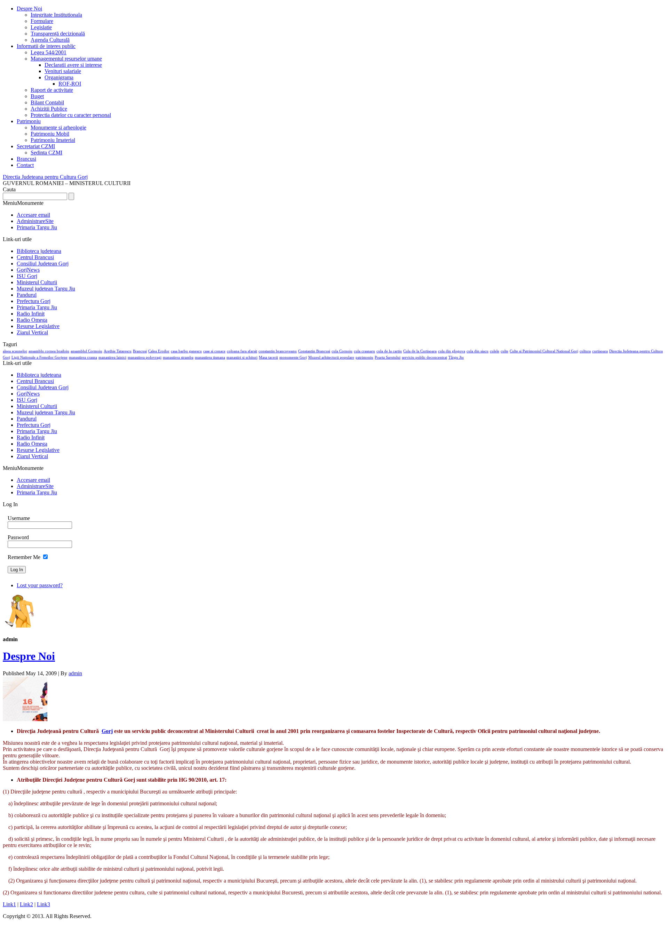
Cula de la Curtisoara (420, 351)
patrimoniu (364, 357)
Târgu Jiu (456, 357)
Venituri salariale (63, 71)
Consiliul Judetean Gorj (43, 263)
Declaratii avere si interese (73, 65)
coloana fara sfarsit (242, 351)
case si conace (214, 351)
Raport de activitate (52, 90)
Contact (25, 165)
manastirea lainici (112, 357)
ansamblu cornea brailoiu (49, 351)
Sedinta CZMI (46, 153)
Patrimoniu (29, 121)
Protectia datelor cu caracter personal (71, 115)
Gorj (6, 357)
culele (494, 351)
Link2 (26, 904)
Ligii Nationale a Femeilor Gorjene (39, 357)
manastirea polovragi (144, 357)
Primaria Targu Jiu (37, 227)
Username (19, 518)
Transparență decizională (58, 34)
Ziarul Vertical (32, 332)
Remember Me (24, 557)
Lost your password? (40, 585)
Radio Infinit (31, 314)
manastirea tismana (210, 357)
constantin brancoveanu (278, 351)
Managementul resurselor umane (66, 59)
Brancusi (26, 159)
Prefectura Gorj (33, 301)
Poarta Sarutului (387, 357)
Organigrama (59, 77)
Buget (37, 96)
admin (75, 673)
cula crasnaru (364, 351)
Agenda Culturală (50, 40)
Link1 (9, 904)
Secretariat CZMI (36, 146)
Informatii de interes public (46, 46)
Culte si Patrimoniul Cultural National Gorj (544, 351)
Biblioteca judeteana (39, 251)
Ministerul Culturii (37, 282)
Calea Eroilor (158, 351)
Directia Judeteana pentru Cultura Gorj (45, 177)
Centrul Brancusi (35, 257)
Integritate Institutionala (56, 15)
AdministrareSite (35, 221)
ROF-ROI (69, 84)
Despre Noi (29, 8)
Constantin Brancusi (314, 351)
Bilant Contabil (47, 102)
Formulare (42, 21)
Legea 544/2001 (48, 52)
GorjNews (28, 270)
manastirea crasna (83, 357)
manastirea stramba (178, 357)
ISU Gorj (27, 276)
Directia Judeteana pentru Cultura (636, 351)
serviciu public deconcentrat (424, 357)
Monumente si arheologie (58, 127)
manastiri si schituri (241, 357)
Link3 (43, 904)
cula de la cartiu (389, 351)
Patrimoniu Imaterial (53, 140)
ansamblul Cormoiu (86, 351)
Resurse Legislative (38, 326)
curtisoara (600, 351)
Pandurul (27, 295)
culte (504, 351)
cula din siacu (477, 351)
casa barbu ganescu (186, 351)
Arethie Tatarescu (118, 351)
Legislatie (41, 27)
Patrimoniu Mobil (50, 134)
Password (18, 537)
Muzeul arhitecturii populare (331, 357)
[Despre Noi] (25, 719)
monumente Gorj (293, 357)
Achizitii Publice (49, 109)
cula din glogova (451, 351)
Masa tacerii (268, 357)
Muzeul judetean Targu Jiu (46, 289)
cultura (585, 351)
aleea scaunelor (15, 351)
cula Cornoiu (342, 351)
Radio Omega (32, 320)
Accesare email (33, 215)
